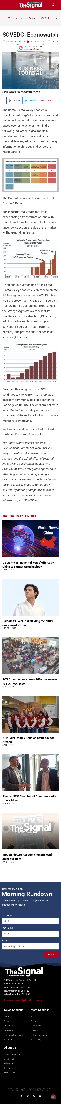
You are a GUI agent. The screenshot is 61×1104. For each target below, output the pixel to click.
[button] (7, 5)
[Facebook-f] (21, 1096)
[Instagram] (34, 1096)
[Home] (4, 18)
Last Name (7, 928)
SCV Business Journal (51, 18)
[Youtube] (40, 1096)
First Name (7, 915)
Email (5, 940)
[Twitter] (27, 1096)
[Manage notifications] (53, 1096)
